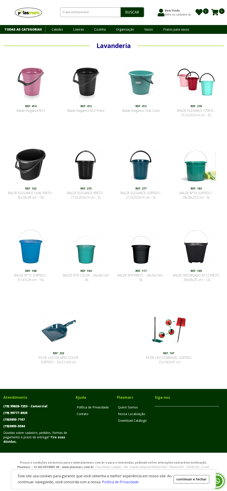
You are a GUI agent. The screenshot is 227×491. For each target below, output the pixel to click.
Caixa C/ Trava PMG (66, 38)
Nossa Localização (131, 414)
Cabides (57, 29)
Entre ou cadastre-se (178, 14)
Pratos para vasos (176, 29)
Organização (125, 29)
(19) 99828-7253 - (25, 406)
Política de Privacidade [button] (120, 481)
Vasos (148, 29)
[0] (198, 12)
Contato (82, 414)
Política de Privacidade (93, 407)
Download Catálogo (105, 38)
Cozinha (100, 29)
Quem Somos (128, 407)
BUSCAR (132, 12)
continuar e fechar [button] (191, 479)
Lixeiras (78, 29)
